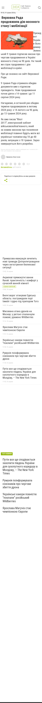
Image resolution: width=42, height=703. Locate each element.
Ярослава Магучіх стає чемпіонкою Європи (15, 329)
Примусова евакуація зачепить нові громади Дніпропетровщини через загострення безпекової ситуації (21, 263)
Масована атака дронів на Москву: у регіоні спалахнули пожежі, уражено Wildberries (19, 314)
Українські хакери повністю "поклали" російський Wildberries (21, 342)
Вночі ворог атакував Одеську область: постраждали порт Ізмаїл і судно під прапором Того (21, 298)
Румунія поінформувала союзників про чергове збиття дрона (19, 355)
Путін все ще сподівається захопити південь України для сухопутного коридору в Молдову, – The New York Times (20, 373)
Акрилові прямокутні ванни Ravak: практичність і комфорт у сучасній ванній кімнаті (20, 280)
